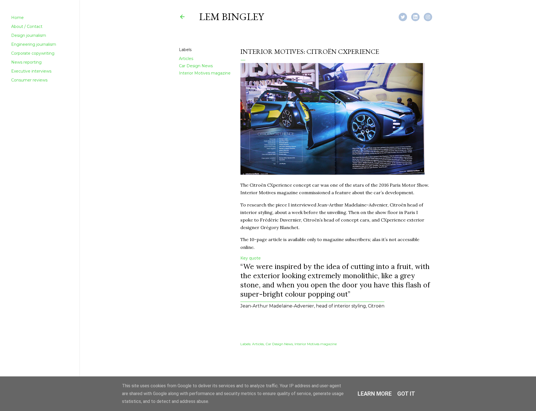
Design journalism (28, 35)
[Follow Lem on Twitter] (405, 16)
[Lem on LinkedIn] (417, 16)
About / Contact (26, 26)
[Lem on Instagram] (430, 16)
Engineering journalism (33, 44)
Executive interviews (31, 71)
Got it (406, 393)
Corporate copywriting (32, 53)
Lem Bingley (231, 16)
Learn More (375, 393)
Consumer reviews (29, 80)
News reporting (26, 62)
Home (17, 17)
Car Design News (196, 65)
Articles (186, 58)
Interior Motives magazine (205, 73)
